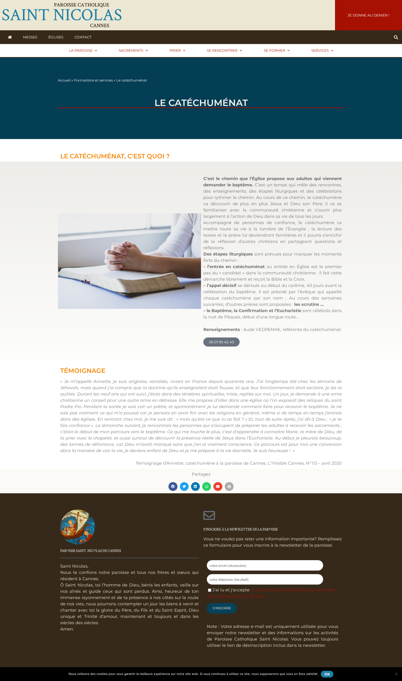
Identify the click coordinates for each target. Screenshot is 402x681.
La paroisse (81, 50)
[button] (396, 37)
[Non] (396, 674)
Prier (175, 50)
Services (320, 50)
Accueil (64, 80)
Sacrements (131, 50)
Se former (274, 50)
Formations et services (93, 80)
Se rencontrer (222, 50)
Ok (327, 674)
